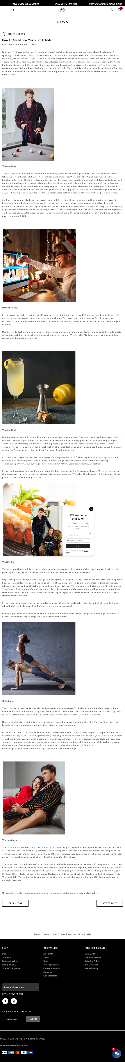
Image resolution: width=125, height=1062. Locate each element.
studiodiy (32, 338)
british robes (23, 893)
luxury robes (50, 893)
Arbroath (101, 203)
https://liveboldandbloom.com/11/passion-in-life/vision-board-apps (42, 748)
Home (37, 934)
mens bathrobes (65, 893)
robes (95, 893)
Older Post (15, 903)
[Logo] (62, 10)
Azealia (117, 854)
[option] (60, 4)
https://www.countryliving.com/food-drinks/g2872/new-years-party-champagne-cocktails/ (57, 463)
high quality (36, 893)
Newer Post (109, 903)
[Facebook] (5, 1001)
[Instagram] (14, 1001)
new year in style (82, 893)
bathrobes (11, 893)
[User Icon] (111, 10)
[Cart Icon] (120, 10)
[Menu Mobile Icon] (4, 10)
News (46, 934)
